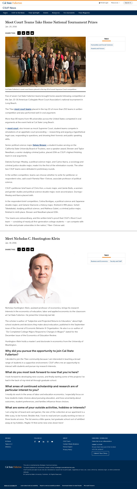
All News (8, 441)
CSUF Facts (66, 441)
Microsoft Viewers (89, 485)
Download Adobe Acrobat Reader (72, 485)
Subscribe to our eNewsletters (102, 441)
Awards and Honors (97, 48)
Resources (115, 3)
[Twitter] (23, 33)
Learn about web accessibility (29, 485)
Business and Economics (99, 261)
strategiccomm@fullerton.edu (65, 467)
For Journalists (69, 13)
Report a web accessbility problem (50, 485)
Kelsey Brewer (39, 145)
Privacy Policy (67, 449)
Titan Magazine (84, 13)
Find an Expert (67, 447)
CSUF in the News (18, 13)
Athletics (8, 447)
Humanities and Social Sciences (102, 45)
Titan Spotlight (34, 13)
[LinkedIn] (28, 33)
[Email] (32, 33)
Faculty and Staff (116, 261)
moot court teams (22, 109)
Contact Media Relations (71, 444)
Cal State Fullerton (12, 2)
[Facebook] (19, 33)
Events (45, 13)
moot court (12, 128)
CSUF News (9, 8)
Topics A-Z (8, 444)
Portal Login (103, 3)
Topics (5, 13)
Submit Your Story (100, 453)
